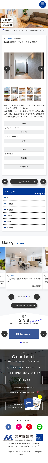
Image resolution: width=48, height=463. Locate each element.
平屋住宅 (10, 209)
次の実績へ (42, 181)
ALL (8, 197)
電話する (26, 380)
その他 (9, 221)
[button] (41, 69)
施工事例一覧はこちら (24, 305)
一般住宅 (9, 39)
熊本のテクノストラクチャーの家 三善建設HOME (21, 30)
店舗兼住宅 (11, 215)
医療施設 (10, 227)
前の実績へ (6, 181)
